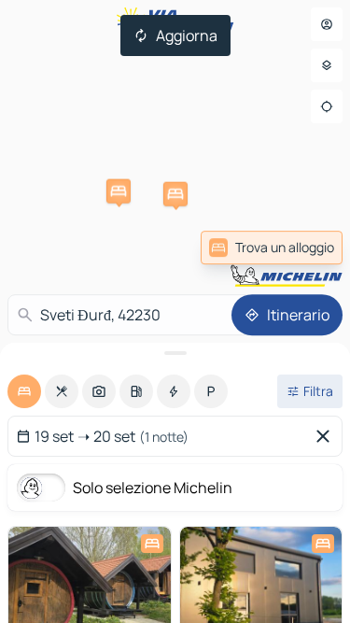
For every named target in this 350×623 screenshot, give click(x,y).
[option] (24, 391)
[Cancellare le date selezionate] (327, 436)
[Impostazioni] (327, 65)
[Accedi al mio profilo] (327, 24)
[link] (272, 247)
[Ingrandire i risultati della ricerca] (175, 353)
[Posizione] (327, 106)
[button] (118, 191)
